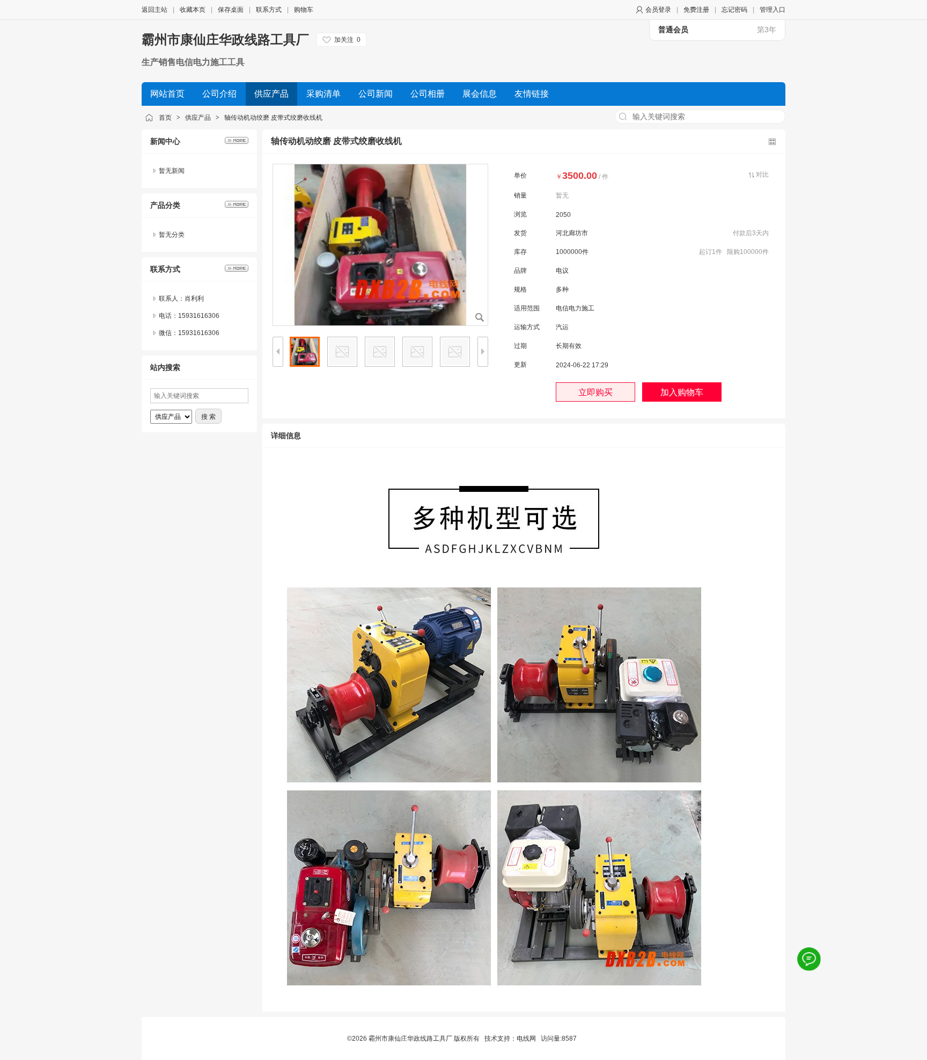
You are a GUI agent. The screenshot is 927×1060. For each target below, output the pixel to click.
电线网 (526, 1038)
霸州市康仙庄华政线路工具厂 (225, 39)
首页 (165, 117)
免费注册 (696, 9)
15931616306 (198, 333)
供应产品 (198, 117)
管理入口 (772, 9)
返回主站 (154, 9)
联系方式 (269, 9)
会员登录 (658, 9)
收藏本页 (192, 9)
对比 (762, 174)
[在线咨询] (809, 959)
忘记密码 (734, 9)
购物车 (303, 9)
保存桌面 (231, 9)
